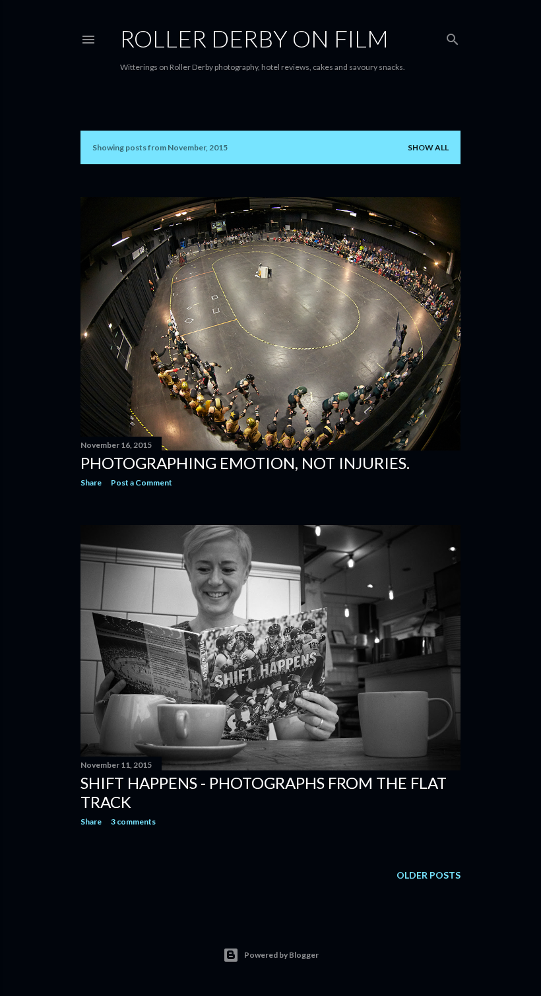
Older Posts (429, 875)
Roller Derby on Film (254, 38)
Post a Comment (141, 482)
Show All (428, 147)
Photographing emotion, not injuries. (245, 462)
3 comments (133, 821)
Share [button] (91, 482)
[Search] (453, 36)
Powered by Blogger (281, 955)
